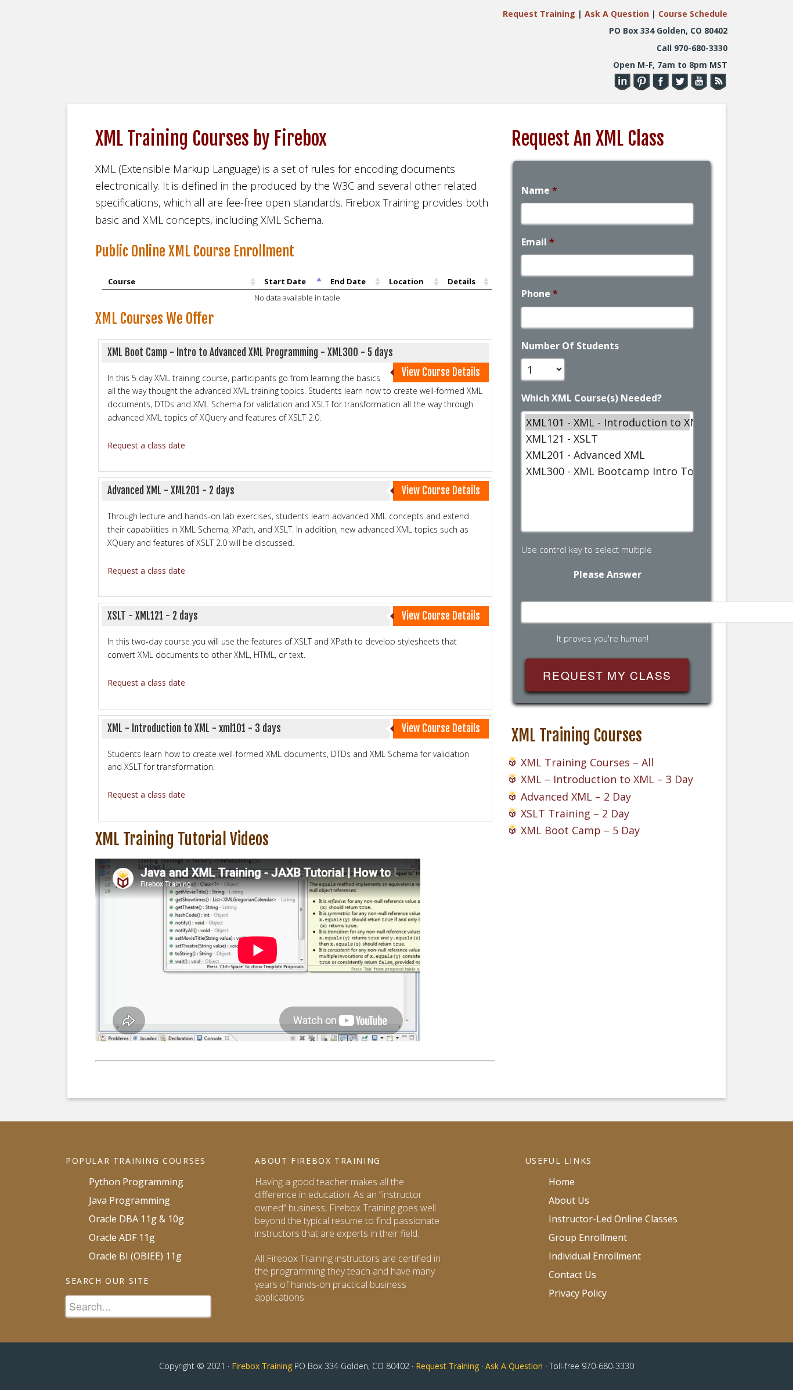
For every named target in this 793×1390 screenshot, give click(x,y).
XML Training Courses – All (587, 762)
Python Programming (136, 1181)
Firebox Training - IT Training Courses (170, 47)
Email (537, 242)
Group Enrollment (588, 1237)
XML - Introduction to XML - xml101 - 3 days (194, 728)
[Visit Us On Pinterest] (641, 85)
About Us (569, 1200)
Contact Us (572, 1274)
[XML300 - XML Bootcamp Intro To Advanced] (607, 471)
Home (562, 1181)
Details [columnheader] (461, 281)
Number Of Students (570, 346)
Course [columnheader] (121, 281)
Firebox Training (262, 1365)
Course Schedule (692, 13)
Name (539, 190)
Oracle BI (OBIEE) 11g (135, 1256)
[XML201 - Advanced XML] (607, 455)
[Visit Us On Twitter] (679, 85)
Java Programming (129, 1200)
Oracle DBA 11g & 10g (136, 1218)
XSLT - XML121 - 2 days (152, 616)
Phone (539, 294)
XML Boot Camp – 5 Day (580, 830)
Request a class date (146, 445)
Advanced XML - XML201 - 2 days (171, 490)
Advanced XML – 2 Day (576, 796)
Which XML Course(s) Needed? (591, 398)
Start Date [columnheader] (285, 281)
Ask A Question (617, 13)
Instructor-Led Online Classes (613, 1218)
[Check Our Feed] (717, 85)
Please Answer (607, 575)
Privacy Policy (578, 1293)
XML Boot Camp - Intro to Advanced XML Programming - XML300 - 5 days (250, 352)
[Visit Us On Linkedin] (622, 85)
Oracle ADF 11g (122, 1237)
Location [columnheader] (406, 281)
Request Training (539, 13)
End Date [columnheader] (348, 281)
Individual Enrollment (595, 1256)
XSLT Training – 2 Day (575, 813)
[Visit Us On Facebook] (660, 85)
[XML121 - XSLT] (607, 438)
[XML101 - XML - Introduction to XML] (607, 422)
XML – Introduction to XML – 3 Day (607, 779)
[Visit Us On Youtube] (698, 85)
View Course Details (441, 372)
